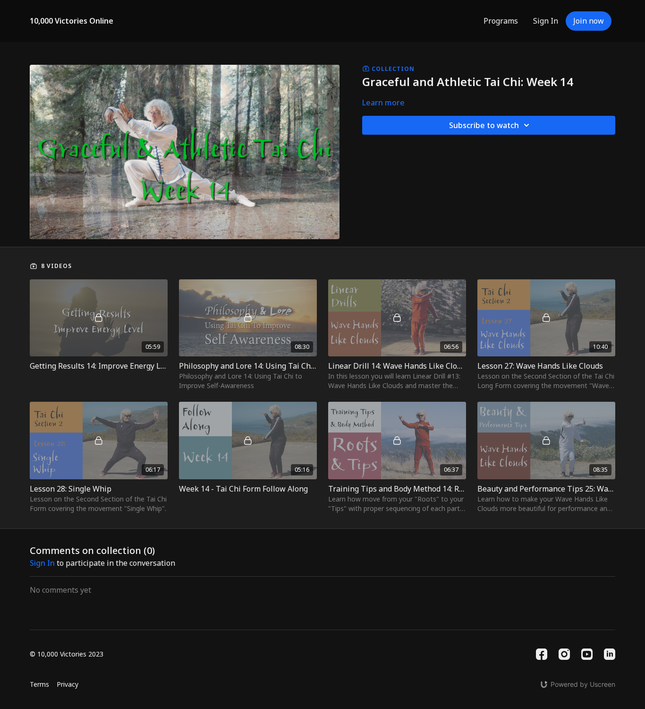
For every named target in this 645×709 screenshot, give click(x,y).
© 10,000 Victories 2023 (66, 654)
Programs (501, 21)
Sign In (545, 21)
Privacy (67, 684)
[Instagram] (564, 654)
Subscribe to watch (484, 125)
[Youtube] (587, 654)
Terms (39, 684)
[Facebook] (541, 654)
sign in (42, 563)
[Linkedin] (609, 654)
